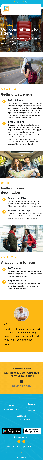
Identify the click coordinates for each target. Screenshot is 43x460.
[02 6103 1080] (21, 381)
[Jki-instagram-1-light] (24, 441)
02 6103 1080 (21, 386)
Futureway (33, 447)
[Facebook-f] (19, 441)
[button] (38, 9)
